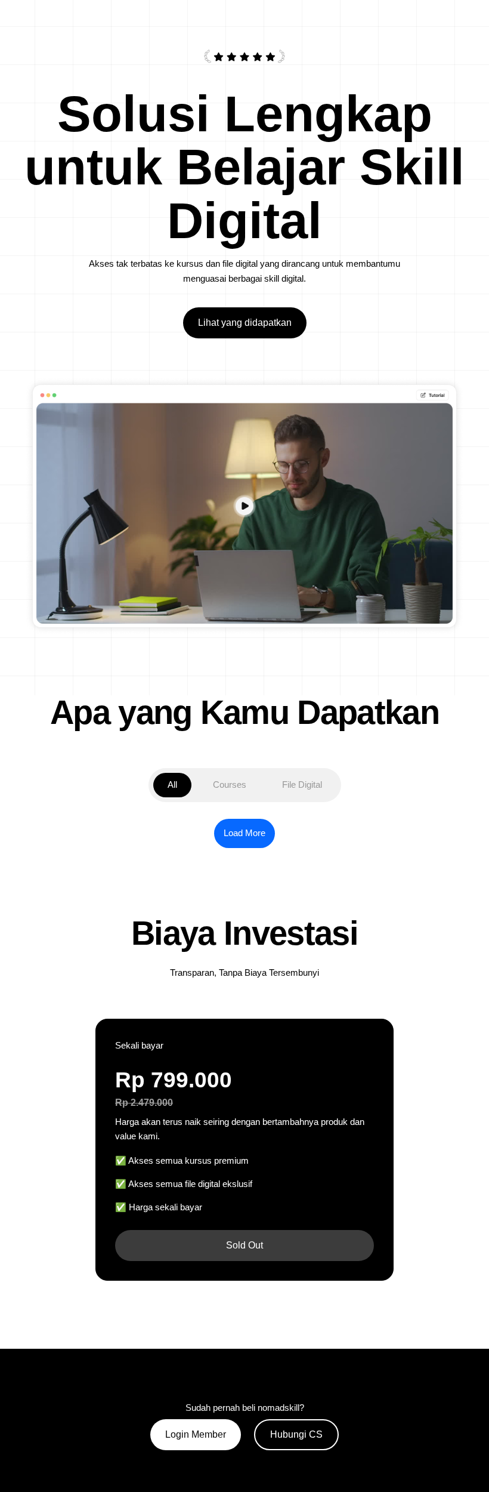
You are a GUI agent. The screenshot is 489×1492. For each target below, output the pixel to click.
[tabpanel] (244, 833)
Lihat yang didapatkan (245, 322)
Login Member (195, 1434)
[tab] (172, 785)
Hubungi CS (296, 1434)
